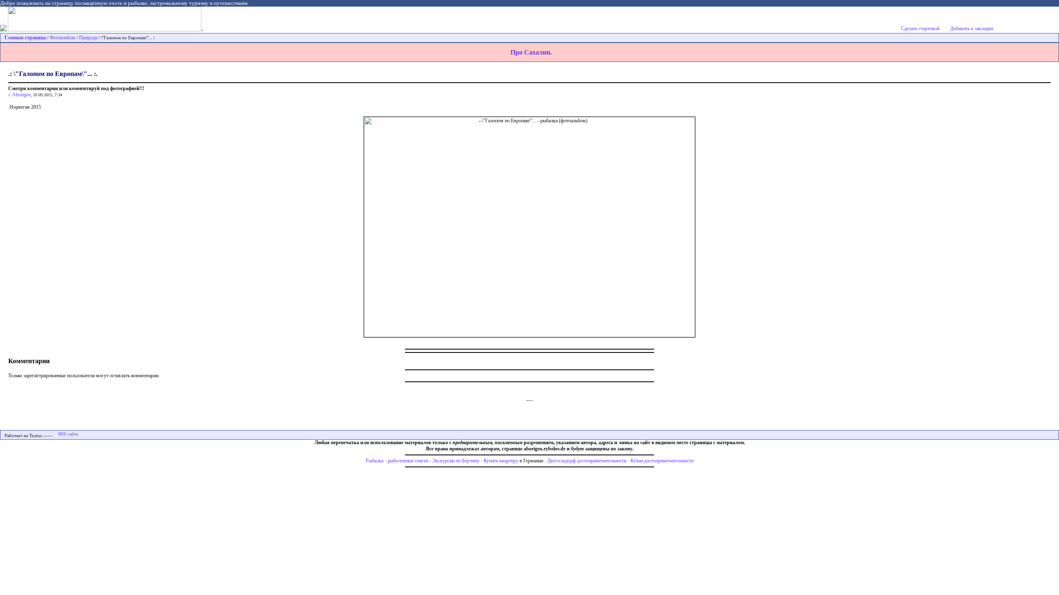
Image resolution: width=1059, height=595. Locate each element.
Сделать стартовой (920, 28)
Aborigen (21, 95)
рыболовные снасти (408, 461)
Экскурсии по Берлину (455, 461)
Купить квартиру (501, 461)
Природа (88, 37)
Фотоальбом (62, 37)
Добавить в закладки (971, 28)
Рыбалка (374, 461)
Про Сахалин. (531, 52)
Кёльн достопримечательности (661, 461)
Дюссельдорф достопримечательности (586, 461)
